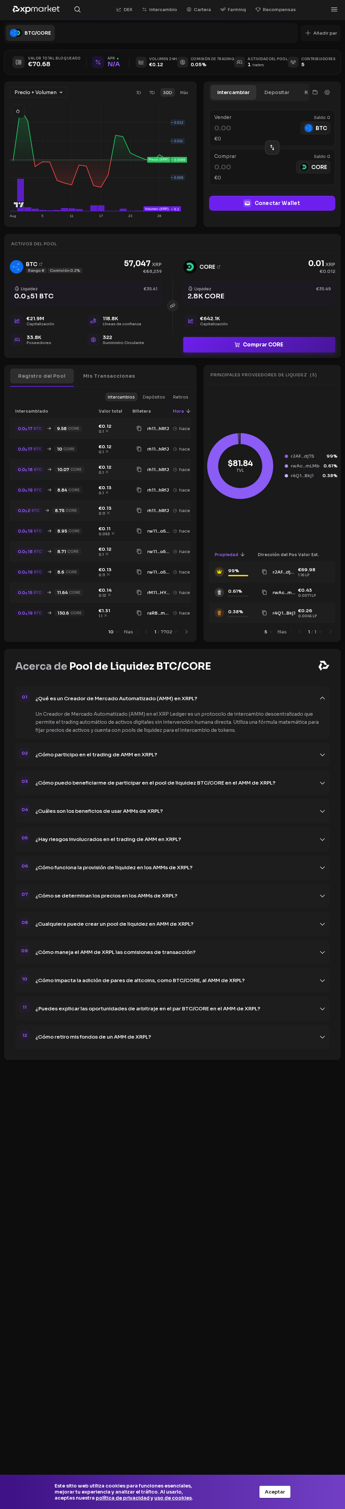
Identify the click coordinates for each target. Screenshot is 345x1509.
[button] (321, 33)
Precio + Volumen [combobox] (35, 92)
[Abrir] (334, 9)
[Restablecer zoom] (18, 111)
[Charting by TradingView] (19, 205)
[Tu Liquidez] (315, 92)
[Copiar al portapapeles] (139, 428)
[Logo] (36, 9)
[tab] (234, 92)
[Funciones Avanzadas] (327, 92)
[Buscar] (77, 9)
